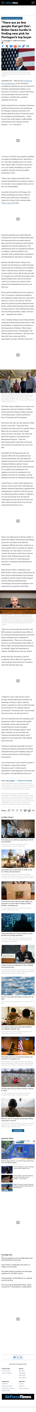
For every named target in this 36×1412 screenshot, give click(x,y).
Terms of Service (7, 1373)
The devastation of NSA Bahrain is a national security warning (16, 1279)
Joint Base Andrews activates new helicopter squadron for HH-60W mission (16, 1272)
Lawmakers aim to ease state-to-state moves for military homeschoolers (16, 871)
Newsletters (22, 1373)
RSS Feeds (22, 1375)
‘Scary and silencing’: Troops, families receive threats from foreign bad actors (17, 934)
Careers (21, 1384)
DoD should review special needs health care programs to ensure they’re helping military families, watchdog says (16, 903)
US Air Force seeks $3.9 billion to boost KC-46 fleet (17, 998)
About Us (21, 1386)
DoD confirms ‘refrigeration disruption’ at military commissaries (15, 1266)
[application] (18, 1150)
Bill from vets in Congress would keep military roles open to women (17, 1119)
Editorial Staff (6, 1390)
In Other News (7, 817)
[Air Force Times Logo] (12, 2)
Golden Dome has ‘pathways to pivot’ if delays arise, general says (17, 966)
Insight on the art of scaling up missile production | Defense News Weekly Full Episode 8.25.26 (23, 1186)
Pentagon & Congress (11, 18)
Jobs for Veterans (24, 1388)
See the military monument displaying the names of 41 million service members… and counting (23, 1177)
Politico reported (7, 203)
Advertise (4, 1384)
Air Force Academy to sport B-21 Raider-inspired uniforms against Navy (23, 1167)
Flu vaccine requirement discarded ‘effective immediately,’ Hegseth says (16, 1028)
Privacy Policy (6, 1371)
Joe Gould (6, 41)
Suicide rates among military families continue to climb (17, 1089)
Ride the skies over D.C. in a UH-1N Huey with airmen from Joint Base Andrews (17, 1161)
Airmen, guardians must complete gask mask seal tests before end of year (17, 1259)
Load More (18, 1130)
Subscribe (22, 1371)
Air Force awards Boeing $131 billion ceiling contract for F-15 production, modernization (16, 1286)
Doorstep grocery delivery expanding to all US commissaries (17, 841)
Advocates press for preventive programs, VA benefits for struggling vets (17, 1058)
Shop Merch (22, 1377)
